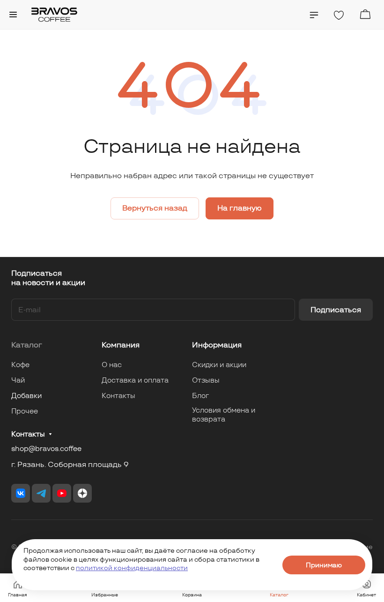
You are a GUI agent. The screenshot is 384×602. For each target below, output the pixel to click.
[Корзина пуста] (365, 14)
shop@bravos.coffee (46, 448)
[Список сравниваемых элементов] (314, 15)
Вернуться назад (154, 208)
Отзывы (206, 380)
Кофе (20, 364)
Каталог (26, 344)
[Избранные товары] (338, 15)
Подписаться (335, 309)
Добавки (26, 395)
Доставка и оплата (135, 380)
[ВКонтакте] (20, 493)
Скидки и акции (219, 364)
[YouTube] (61, 493)
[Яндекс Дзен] (82, 493)
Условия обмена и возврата (223, 414)
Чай (18, 380)
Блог (200, 395)
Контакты (118, 395)
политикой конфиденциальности (132, 567)
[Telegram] (41, 493)
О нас (112, 364)
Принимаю (324, 565)
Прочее (24, 411)
